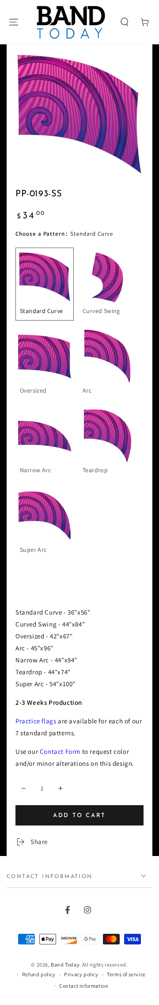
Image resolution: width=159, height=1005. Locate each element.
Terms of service (126, 974)
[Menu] (13, 22)
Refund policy (39, 974)
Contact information (83, 985)
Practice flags (35, 721)
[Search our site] (124, 22)
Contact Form (60, 751)
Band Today (65, 964)
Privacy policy (81, 974)
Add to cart (79, 815)
